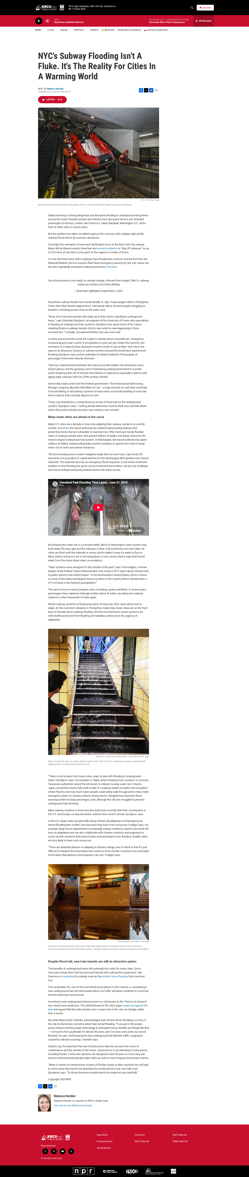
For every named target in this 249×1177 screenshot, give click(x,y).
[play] (38, 21)
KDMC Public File (180, 1141)
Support (79, 30)
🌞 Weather (108, 30)
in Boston (111, 266)
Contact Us (140, 1135)
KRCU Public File (142, 1141)
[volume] (47, 21)
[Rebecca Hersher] (44, 1103)
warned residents (107, 248)
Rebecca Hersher (55, 88)
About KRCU (102, 1135)
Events (94, 30)
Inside (64, 30)
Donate (206, 7)
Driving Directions (105, 1141)
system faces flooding (115, 976)
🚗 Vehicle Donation (156, 30)
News (38, 30)
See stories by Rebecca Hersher (73, 1105)
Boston (65, 428)
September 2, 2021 (112, 290)
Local (51, 30)
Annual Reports (104, 1148)
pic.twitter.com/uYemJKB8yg (103, 284)
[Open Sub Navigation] (43, 30)
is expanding (67, 976)
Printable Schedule (129, 30)
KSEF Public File (180, 1135)
